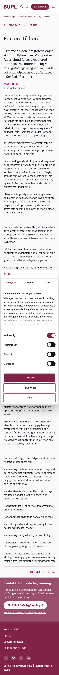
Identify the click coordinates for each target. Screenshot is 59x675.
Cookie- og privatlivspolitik (18, 665)
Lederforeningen (13, 641)
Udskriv (39, 572)
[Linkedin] (28, 658)
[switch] (51, 344)
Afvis (29, 397)
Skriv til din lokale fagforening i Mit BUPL (25, 612)
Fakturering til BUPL (15, 647)
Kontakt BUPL (12, 629)
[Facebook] (6, 658)
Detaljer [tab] (29, 282)
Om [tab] (48, 282)
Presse (7, 635)
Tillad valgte (29, 387)
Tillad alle (29, 377)
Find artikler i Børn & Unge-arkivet (34, 17)
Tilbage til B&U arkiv (22, 25)
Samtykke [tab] (10, 282)
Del (53, 572)
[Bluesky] (13, 658)
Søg (21, 7)
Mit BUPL (27, 7)
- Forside (10, 7)
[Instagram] (21, 658)
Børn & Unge (9, 17)
